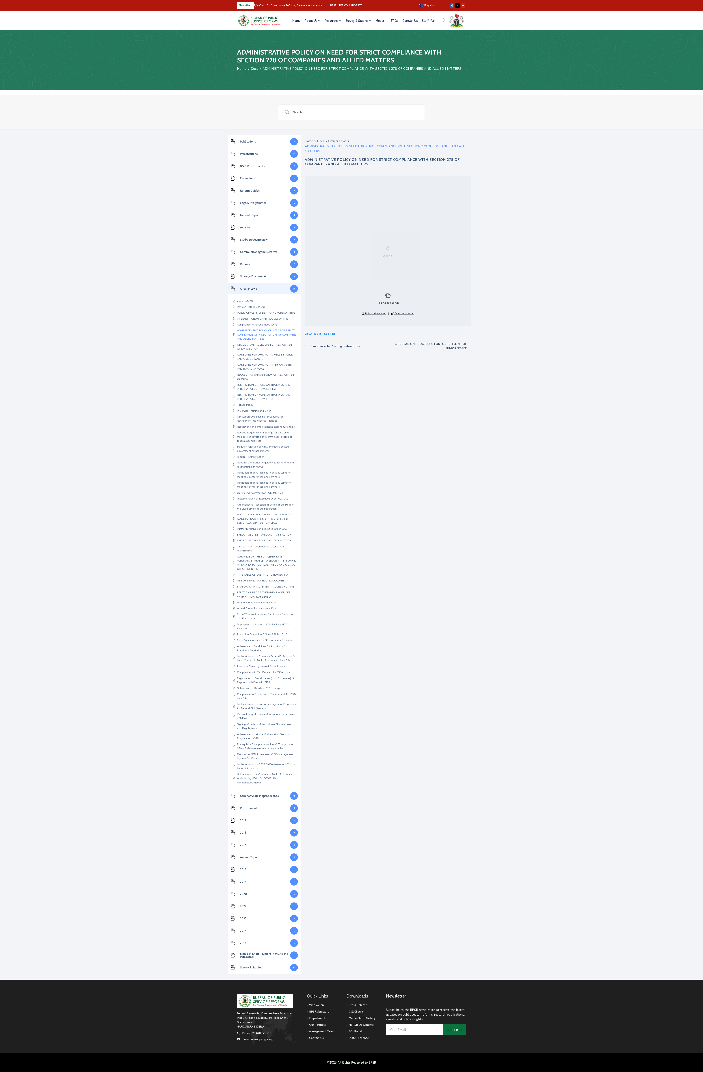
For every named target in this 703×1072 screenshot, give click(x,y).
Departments (318, 1018)
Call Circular (356, 1011)
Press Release (358, 1005)
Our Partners (317, 1024)
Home (296, 21)
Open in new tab (404, 313)
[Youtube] (463, 5)
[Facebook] (452, 5)
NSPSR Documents (361, 1024)
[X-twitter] (457, 5)
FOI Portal (355, 1031)
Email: (257, 1039)
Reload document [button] (375, 313)
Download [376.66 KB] (320, 334)
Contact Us (410, 21)
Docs (254, 68)
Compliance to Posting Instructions (335, 346)
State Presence (359, 1038)
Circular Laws (337, 141)
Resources (331, 21)
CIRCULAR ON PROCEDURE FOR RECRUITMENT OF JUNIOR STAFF (431, 346)
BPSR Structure (319, 1011)
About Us (310, 21)
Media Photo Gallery (362, 1018)
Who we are (317, 1005)
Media (379, 21)
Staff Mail (428, 21)
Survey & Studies (356, 21)
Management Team (321, 1031)
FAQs (394, 21)
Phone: (256, 1033)
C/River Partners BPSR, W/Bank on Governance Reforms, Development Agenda (265, 5)
